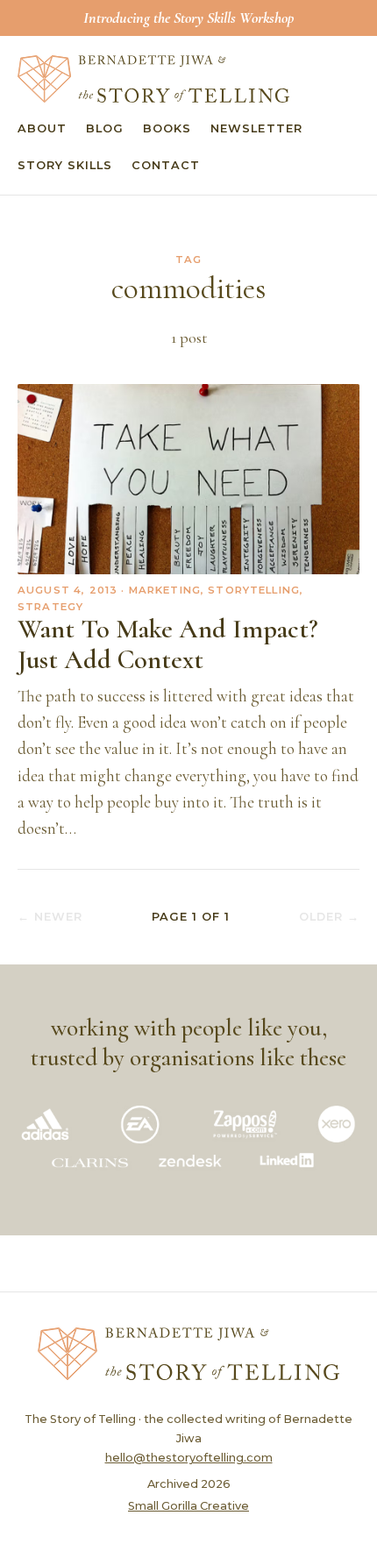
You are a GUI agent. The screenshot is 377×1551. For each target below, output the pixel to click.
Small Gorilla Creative (188, 1505)
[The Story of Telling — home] (153, 79)
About (42, 128)
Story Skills (65, 165)
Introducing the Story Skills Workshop (188, 17)
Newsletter (256, 128)
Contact (166, 165)
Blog (105, 128)
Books (167, 128)
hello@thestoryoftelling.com (189, 1457)
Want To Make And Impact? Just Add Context (168, 644)
